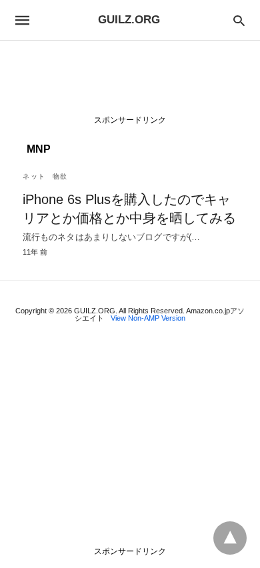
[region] (130, 80)
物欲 (60, 176)
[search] (239, 20)
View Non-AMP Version (148, 318)
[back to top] (230, 538)
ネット (34, 176)
